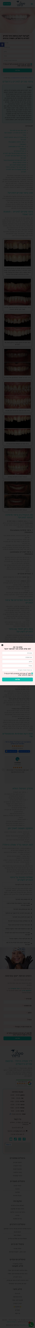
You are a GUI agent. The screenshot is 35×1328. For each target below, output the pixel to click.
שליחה (17, 679)
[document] (17, 664)
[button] (2, 645)
